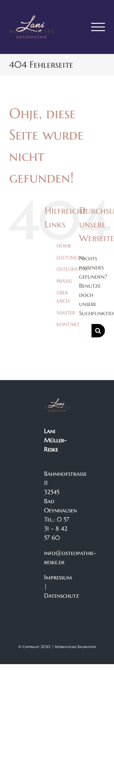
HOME (64, 246)
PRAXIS (64, 281)
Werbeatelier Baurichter (75, 646)
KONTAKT (68, 324)
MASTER (66, 313)
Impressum (58, 577)
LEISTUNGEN (70, 257)
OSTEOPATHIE (72, 269)
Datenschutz (61, 596)
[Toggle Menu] (98, 27)
